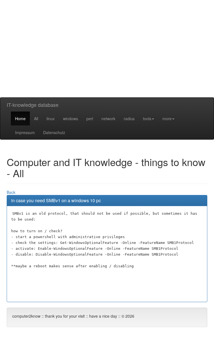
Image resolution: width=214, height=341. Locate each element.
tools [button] (147, 118)
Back (11, 192)
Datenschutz (54, 132)
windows (70, 118)
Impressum (25, 132)
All (36, 118)
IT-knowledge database (33, 104)
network (108, 118)
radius (129, 118)
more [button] (167, 118)
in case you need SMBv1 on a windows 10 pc (56, 200)
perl (89, 118)
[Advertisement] (107, 58)
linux (51, 118)
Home (20, 118)
